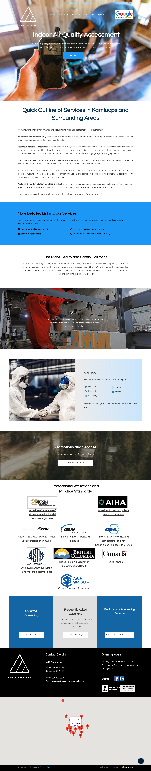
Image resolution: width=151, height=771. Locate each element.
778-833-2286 (58, 678)
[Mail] (71, 3)
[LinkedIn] (122, 678)
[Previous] (13, 47)
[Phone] (118, 3)
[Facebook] (116, 678)
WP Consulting (34, 767)
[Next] (137, 47)
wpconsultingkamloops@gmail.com (90, 3)
